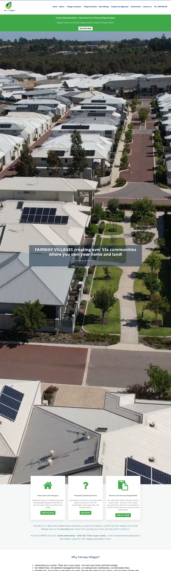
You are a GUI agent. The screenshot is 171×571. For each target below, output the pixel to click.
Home (55, 7)
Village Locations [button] (74, 7)
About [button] (61, 7)
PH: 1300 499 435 (160, 7)
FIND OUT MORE (123, 515)
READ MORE (85, 513)
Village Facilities (90, 7)
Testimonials (135, 7)
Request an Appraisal (119, 7)
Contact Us (147, 7)
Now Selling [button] (104, 7)
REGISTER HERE (85, 28)
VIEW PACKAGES (48, 513)
